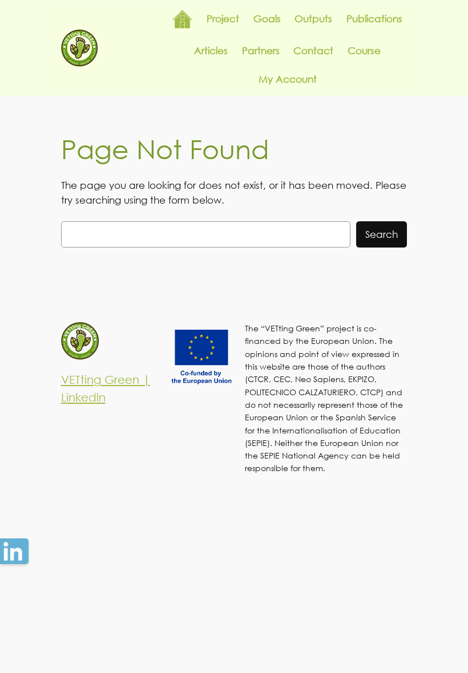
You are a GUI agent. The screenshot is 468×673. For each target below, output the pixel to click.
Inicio (182, 19)
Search (381, 234)
